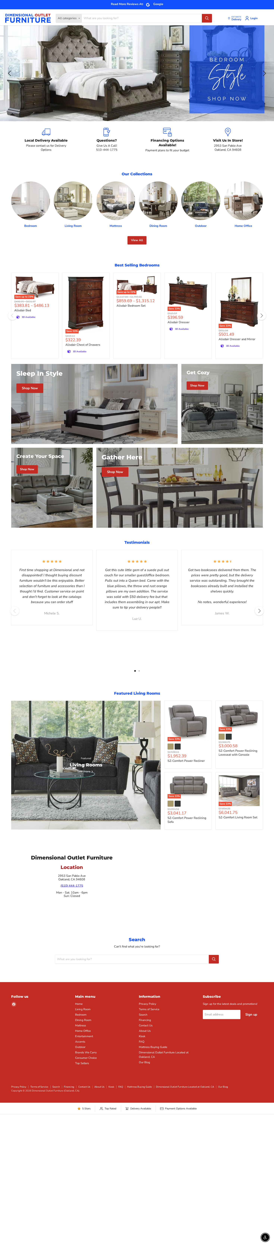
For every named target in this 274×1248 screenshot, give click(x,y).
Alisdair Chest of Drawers (82, 345)
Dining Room (83, 1020)
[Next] (261, 315)
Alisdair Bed (22, 310)
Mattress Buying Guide (153, 1047)
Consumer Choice (86, 1058)
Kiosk (142, 1036)
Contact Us (145, 1025)
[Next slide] (263, 73)
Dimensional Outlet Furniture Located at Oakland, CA (185, 1087)
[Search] (207, 18)
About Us (145, 1031)
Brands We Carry (86, 1052)
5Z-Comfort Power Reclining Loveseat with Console (238, 753)
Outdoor (80, 1047)
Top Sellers (82, 1063)
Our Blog (144, 1062)
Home (79, 1004)
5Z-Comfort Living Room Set (238, 817)
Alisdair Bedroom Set (131, 306)
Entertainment (84, 1036)
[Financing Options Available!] (167, 140)
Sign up (251, 1014)
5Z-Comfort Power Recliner (186, 761)
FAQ (141, 1042)
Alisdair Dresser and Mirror (237, 339)
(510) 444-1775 (72, 886)
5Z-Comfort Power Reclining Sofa (187, 820)
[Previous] (12, 315)
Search (143, 1015)
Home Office (83, 1031)
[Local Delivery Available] (46, 140)
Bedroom (80, 1015)
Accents (80, 1042)
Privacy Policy (147, 1004)
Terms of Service (149, 1009)
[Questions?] (106, 140)
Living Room (83, 1009)
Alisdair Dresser (179, 322)
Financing (145, 1020)
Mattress (80, 1025)
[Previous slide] (10, 73)
